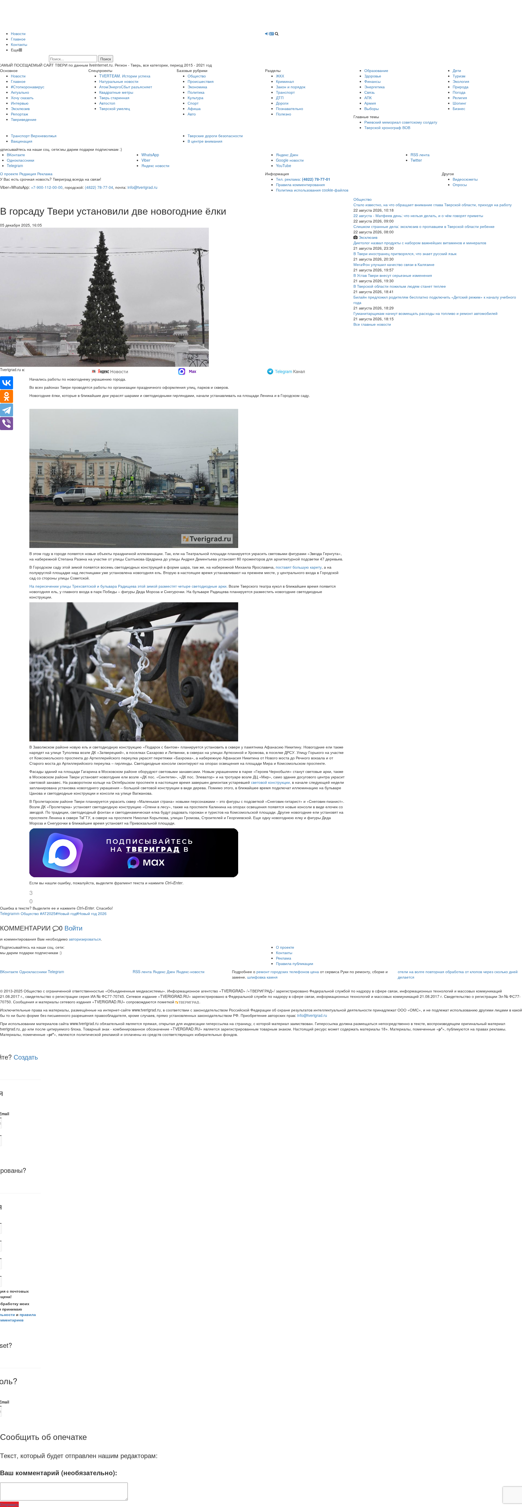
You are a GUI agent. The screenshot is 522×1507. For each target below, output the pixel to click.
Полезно (283, 114)
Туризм (459, 76)
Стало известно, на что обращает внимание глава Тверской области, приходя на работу (432, 204)
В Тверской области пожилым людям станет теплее (399, 286)
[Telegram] (6, 409)
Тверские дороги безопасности (215, 135)
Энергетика (374, 86)
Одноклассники (20, 160)
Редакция (27, 173)
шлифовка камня (262, 977)
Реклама (44, 173)
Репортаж (19, 114)
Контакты (19, 44)
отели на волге (411, 971)
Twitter (416, 160)
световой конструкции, (271, 782)
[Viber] (6, 423)
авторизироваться (85, 939)
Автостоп (107, 103)
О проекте (9, 173)
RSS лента (420, 154)
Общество (197, 76)
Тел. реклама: (303, 179)
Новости (18, 33)
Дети (457, 70)
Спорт (193, 103)
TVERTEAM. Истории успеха (124, 76)
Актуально (20, 92)
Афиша (194, 108)
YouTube (283, 165)
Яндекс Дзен (287, 154)
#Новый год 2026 (91, 913)
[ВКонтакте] (6, 382)
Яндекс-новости (190, 971)
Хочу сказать (22, 97)
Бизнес (459, 108)
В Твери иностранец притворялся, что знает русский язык (404, 253)
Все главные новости (372, 324)
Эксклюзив (20, 108)
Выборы (371, 108)
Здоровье (372, 76)
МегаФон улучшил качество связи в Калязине (393, 264)
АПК (368, 97)
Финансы (372, 81)
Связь (369, 92)
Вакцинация (21, 141)
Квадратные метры (116, 92)
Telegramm (10, 913)
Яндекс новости (155, 165)
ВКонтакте (16, 154)
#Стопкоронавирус (27, 86)
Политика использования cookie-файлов (312, 190)
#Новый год (65, 913)
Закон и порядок (290, 86)
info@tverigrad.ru (142, 187)
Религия (460, 97)
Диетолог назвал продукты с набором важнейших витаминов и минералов (419, 242)
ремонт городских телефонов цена (287, 971)
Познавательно (289, 108)
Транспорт (285, 92)
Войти (73, 927)
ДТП (280, 97)
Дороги (282, 103)
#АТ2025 (47, 913)
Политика (196, 92)
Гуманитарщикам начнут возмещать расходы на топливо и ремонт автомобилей (425, 313)
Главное (18, 39)
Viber (145, 160)
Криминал (285, 81)
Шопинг (459, 103)
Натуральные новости (118, 81)
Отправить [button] (9, 1504)
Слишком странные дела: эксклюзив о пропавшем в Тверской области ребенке (424, 226)
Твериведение (23, 119)
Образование (376, 70)
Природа (460, 86)
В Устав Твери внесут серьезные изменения (392, 275)
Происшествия (201, 81)
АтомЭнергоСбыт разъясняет (125, 86)
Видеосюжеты (465, 179)
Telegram (15, 165)
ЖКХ (280, 76)
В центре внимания (205, 141)
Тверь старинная (114, 97)
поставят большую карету (299, 567)
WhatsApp (150, 154)
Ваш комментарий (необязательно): (58, 1472)
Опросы (460, 184)
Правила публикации (294, 963)
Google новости (290, 160)
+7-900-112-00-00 (47, 187)
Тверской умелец (114, 108)
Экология (461, 81)
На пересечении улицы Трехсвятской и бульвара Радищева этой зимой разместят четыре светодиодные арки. (128, 586)
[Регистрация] (271, 33)
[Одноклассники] (6, 396)
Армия (370, 103)
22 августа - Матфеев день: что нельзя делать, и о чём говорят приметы (418, 215)
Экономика (197, 86)
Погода (459, 92)
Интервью (20, 103)
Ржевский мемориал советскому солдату (400, 122)
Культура (195, 97)
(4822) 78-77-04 (99, 187)
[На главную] (84, 15)
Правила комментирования (300, 184)
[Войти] (266, 33)
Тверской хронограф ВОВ (387, 127)
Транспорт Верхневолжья (34, 135)
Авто (192, 114)
